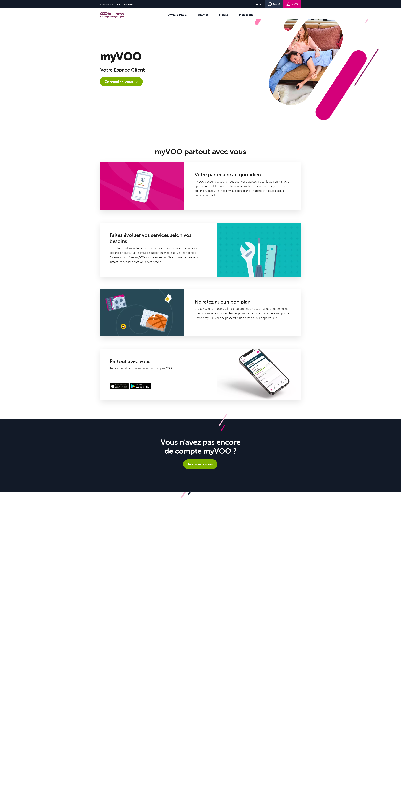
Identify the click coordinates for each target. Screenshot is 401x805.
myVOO (295, 4)
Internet (203, 15)
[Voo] (112, 15)
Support (276, 4)
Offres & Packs (177, 15)
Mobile (223, 15)
